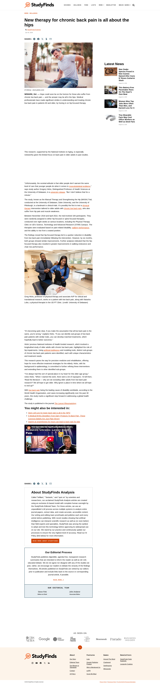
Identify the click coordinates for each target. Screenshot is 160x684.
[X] (45, 663)
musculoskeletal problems (79, 186)
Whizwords (107, 669)
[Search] (133, 5)
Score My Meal (91, 674)
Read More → (58, 579)
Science (67, 5)
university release (58, 192)
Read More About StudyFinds (45, 541)
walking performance (80, 228)
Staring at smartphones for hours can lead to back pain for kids (54, 422)
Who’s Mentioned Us (93, 667)
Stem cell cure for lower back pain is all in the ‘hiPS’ (49, 413)
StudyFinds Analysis (34, 29)
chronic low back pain (72, 208)
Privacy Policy (103, 682)
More (101, 5)
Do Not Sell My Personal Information (126, 682)
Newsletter (111, 5)
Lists (93, 5)
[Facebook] (41, 663)
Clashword (107, 662)
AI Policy (73, 674)
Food (86, 5)
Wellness (77, 5)
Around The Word (109, 659)
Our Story (73, 659)
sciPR (89, 671)
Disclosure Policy (112, 682)
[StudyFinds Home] (39, 5)
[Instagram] (32, 663)
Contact (72, 671)
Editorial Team (74, 662)
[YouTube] (37, 663)
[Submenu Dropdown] (103, 5)
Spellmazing (107, 665)
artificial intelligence (52, 350)
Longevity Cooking (126, 664)
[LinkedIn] (49, 663)
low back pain (34, 390)
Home (26, 13)
